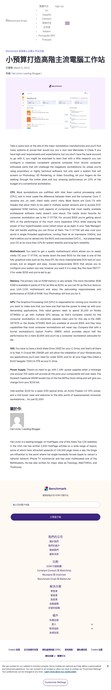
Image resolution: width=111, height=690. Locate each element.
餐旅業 (54, 595)
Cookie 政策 (14, 650)
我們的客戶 (54, 545)
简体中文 (46, 23)
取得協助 (54, 628)
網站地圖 (49, 656)
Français (46, 39)
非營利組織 (54, 608)
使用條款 (69, 650)
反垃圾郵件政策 (31, 650)
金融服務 (54, 603)
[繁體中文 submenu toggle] (54, 656)
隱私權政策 (82, 650)
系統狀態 (54, 632)
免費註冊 (54, 620)
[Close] (108, 666)
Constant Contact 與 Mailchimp (54, 570)
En (46, 10)
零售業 (54, 591)
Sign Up (59, 6)
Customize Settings (55, 682)
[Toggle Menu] (67, 23)
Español (46, 14)
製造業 (54, 599)
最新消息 (54, 554)
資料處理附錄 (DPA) (51, 650)
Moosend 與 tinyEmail (54, 574)
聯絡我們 (54, 550)
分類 (30, 51)
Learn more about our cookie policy (60, 672)
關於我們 (54, 541)
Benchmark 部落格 (16, 51)
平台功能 (39, 51)
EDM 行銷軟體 (54, 566)
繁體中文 (44, 6)
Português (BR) (46, 35)
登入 (54, 624)
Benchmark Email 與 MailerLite (54, 579)
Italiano (47, 31)
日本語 (46, 27)
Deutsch (46, 18)
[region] (55, 676)
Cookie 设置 (96, 650)
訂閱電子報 (55, 517)
